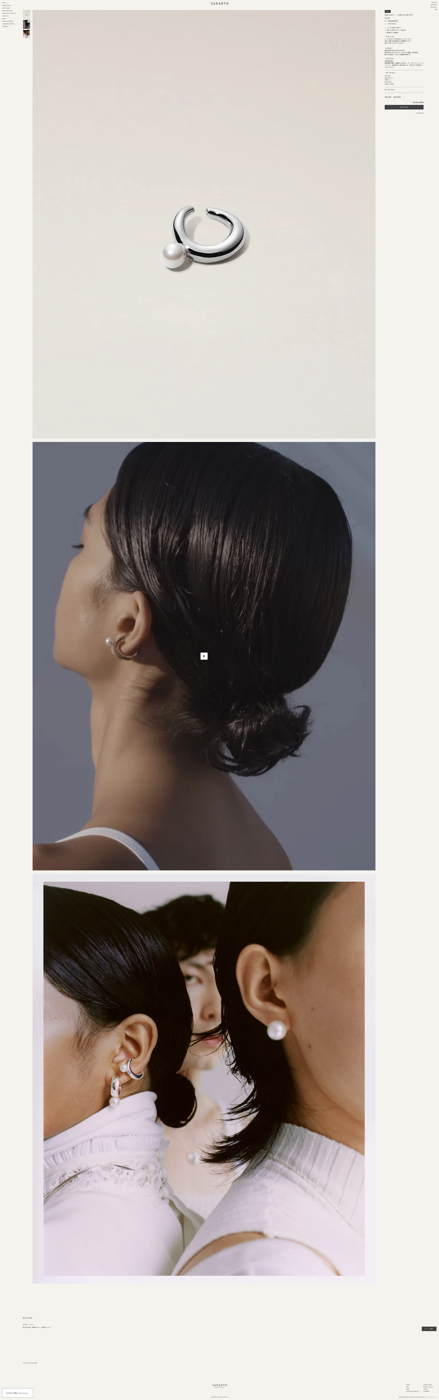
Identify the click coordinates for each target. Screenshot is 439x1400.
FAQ (407, 1387)
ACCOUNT (434, 5)
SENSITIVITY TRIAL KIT (9, 13)
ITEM (3, 3)
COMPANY (426, 1391)
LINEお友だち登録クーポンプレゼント (17, 1393)
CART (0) (434, 2)
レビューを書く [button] (429, 1329)
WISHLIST (434, 7)
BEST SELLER (6, 8)
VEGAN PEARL (389, 61)
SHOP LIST (5, 16)
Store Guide (397, 97)
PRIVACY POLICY (428, 1387)
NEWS (4, 18)
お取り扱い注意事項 (418, 102)
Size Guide (388, 97)
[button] (420, 113)
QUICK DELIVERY (7, 10)
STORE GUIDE (427, 1385)
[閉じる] (30, 1390)
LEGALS (425, 1389)
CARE (407, 1389)
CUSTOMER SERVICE (8, 24)
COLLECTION (6, 5)
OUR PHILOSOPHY (7, 21)
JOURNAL (5, 26)
